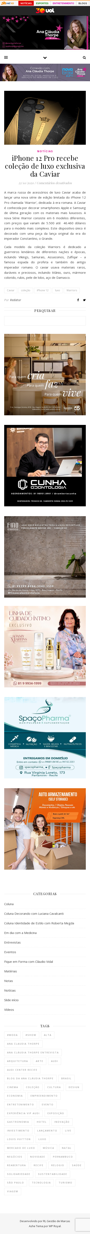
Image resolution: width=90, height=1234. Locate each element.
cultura (54, 1087)
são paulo (15, 1182)
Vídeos (9, 1009)
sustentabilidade (52, 1174)
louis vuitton (19, 1139)
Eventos (10, 952)
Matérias (10, 971)
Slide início (11, 1000)
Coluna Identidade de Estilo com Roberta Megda (39, 923)
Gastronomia (18, 1121)
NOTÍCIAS (26, 3)
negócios (14, 1156)
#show (31, 1034)
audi (54, 1061)
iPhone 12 (43, 290)
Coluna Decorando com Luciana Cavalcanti (34, 913)
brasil (66, 1078)
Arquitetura (17, 1061)
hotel (42, 1121)
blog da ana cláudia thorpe (30, 1078)
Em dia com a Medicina (20, 933)
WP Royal (55, 1226)
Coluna (9, 904)
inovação (62, 1121)
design (74, 1087)
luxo (57, 290)
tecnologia (41, 1182)
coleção (25, 290)
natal (67, 1147)
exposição (56, 1113)
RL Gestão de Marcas (56, 1221)
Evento (48, 1104)
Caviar (10, 290)
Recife (39, 1165)
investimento (18, 1130)
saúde (77, 1165)
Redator (15, 300)
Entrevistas (12, 942)
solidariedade (18, 1174)
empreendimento (44, 1095)
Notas (8, 981)
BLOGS (82, 3)
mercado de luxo (21, 1147)
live (68, 1130)
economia (15, 1095)
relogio (57, 1165)
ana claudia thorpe (23, 1043)
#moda (12, 1034)
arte (39, 1061)
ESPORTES (42, 3)
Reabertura (16, 1165)
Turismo (65, 1182)
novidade (37, 1156)
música (48, 1147)
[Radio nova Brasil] (45, 80)
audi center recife (22, 1069)
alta (47, 1034)
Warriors (72, 290)
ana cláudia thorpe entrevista (33, 1052)
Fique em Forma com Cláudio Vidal (28, 961)
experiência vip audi (23, 1113)
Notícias (45, 151)
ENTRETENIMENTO (63, 3)
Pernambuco (63, 1156)
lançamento (47, 1130)
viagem (12, 1191)
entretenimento (20, 1104)
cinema (12, 1087)
